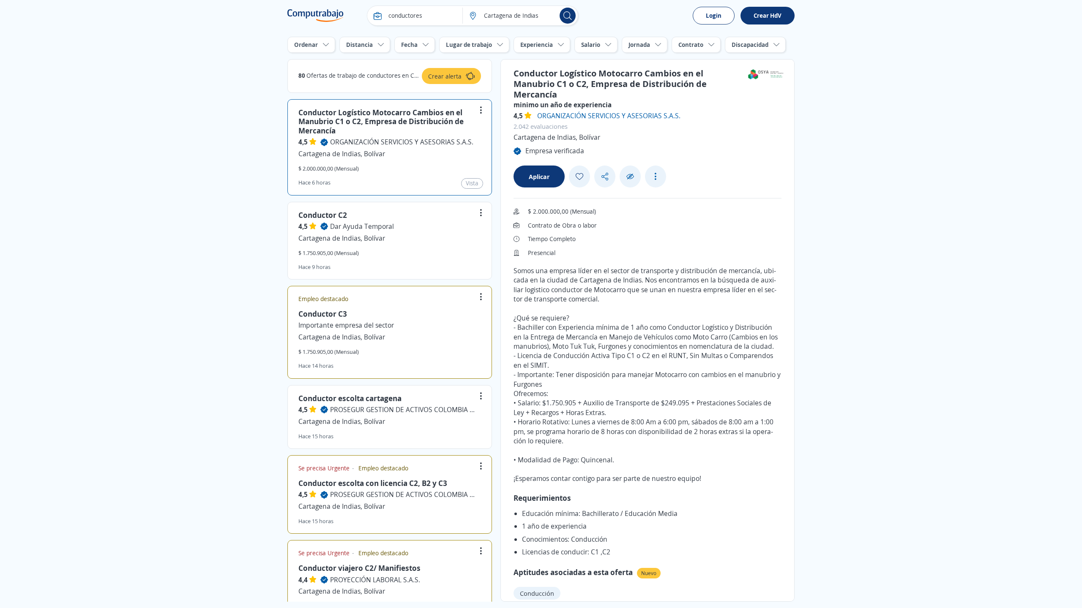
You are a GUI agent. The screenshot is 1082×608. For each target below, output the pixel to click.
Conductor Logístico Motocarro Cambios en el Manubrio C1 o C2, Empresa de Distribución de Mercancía (381, 121)
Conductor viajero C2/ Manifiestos (359, 568)
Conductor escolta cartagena (350, 398)
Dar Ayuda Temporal (362, 226)
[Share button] (605, 177)
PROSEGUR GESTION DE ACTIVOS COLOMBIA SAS (404, 409)
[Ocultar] (630, 177)
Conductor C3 (322, 314)
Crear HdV (767, 15)
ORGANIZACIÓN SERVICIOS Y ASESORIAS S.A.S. (401, 142)
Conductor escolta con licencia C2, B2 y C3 (372, 483)
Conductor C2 (322, 215)
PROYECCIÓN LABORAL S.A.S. (375, 579)
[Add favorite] (579, 176)
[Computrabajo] (315, 15)
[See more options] (655, 176)
